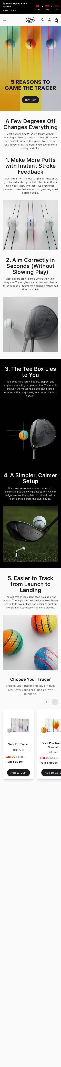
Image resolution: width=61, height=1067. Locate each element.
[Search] (43, 20)
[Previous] (46, 702)
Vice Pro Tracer (18, 744)
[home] (30, 20)
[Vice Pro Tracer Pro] (18, 725)
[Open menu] (5, 20)
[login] (49, 20)
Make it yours (9, 10)
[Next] (55, 702)
